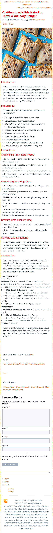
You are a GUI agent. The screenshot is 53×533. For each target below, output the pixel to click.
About (7, 485)
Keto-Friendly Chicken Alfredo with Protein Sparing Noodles (24, 364)
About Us (27, 500)
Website (5, 445)
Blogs (7, 482)
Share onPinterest (37, 387)
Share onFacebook (22, 387)
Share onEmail (17, 390)
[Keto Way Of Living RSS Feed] (6, 501)
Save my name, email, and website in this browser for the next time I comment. (24, 458)
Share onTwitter (9, 387)
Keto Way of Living (38, 19)
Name (4, 428)
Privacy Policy (37, 500)
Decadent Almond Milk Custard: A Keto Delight (34, 7)
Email (4, 437)
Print (4, 373)
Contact (11, 488)
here (31, 355)
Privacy (10, 492)
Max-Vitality (18, 500)
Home (7, 479)
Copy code (12, 276)
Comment (6, 407)
